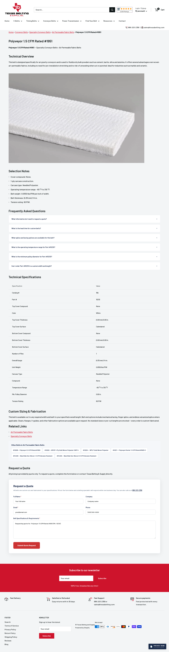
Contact (122, 21)
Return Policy (10, 633)
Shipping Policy (11, 637)
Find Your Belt (91, 21)
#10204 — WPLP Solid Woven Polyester (95, 450)
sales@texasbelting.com (154, 27)
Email (15, 507)
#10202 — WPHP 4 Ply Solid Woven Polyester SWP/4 (62, 450)
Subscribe (102, 578)
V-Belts (16, 21)
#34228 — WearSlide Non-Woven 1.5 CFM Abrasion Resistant (32, 456)
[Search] (112, 9)
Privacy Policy (10, 629)
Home (7, 21)
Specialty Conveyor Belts (39, 32)
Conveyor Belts (49, 21)
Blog (6, 644)
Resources (107, 21)
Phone (88, 507)
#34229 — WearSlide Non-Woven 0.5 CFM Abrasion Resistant (76, 456)
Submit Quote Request (26, 545)
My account (140, 11)
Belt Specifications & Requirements (26, 518)
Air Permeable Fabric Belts (63, 32)
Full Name (17, 497)
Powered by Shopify (82, 628)
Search (8, 622)
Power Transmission (70, 21)
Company (89, 497)
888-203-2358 (133, 27)
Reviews (8, 640)
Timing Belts (31, 21)
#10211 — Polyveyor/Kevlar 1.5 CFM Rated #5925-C (129, 450)
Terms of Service (12, 626)
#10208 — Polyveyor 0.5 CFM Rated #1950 (26, 450)
